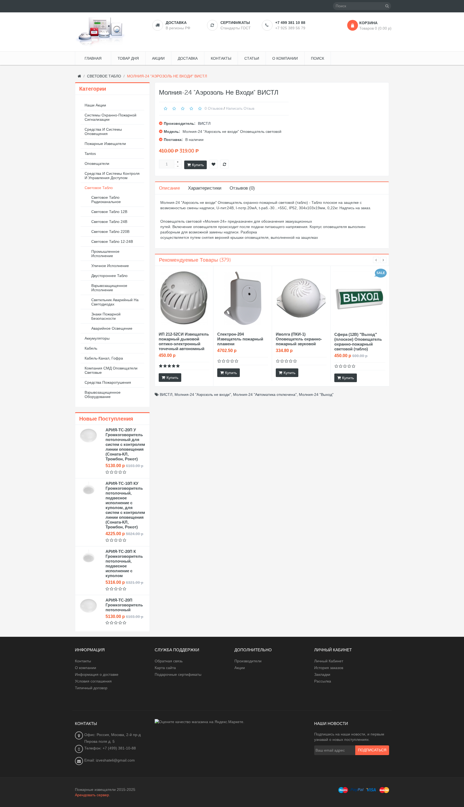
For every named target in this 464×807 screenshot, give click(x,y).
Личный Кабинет (328, 661)
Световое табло (99, 188)
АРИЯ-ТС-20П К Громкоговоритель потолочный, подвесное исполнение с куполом (124, 563)
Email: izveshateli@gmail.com (109, 760)
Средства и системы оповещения (103, 131)
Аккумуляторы (97, 338)
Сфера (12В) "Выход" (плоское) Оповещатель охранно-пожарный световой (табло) (358, 341)
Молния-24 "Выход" (316, 394)
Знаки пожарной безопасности (106, 316)
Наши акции (95, 105)
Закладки (322, 674)
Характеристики (205, 188)
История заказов (328, 668)
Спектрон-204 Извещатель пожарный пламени (240, 339)
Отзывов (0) (242, 188)
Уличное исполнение (110, 266)
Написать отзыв (240, 108)
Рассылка (322, 681)
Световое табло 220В (110, 231)
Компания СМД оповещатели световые (111, 370)
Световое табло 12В (109, 211)
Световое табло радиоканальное (106, 199)
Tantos (90, 153)
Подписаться (372, 750)
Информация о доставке (96, 674)
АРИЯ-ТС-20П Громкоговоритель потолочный (124, 605)
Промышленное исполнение (105, 253)
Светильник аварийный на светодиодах (115, 302)
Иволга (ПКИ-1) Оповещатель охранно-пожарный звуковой (299, 339)
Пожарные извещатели (105, 143)
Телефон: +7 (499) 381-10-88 (110, 748)
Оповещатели (97, 163)
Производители (248, 661)
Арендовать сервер (92, 795)
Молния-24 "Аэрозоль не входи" (203, 394)
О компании (85, 668)
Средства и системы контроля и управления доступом (112, 175)
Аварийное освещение (111, 328)
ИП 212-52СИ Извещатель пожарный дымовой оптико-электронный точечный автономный (184, 341)
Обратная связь (169, 661)
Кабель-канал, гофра (104, 358)
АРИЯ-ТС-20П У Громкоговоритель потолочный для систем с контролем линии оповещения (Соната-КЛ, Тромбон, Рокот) (125, 444)
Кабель (91, 348)
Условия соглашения (93, 681)
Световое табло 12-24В (112, 241)
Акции (239, 668)
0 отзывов (214, 108)
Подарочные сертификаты (178, 674)
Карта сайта (165, 668)
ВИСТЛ (204, 123)
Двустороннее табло (109, 275)
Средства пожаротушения (108, 382)
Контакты (83, 661)
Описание (169, 188)
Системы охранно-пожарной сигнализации (110, 117)
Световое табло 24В (109, 221)
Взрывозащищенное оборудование (103, 394)
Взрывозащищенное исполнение (109, 287)
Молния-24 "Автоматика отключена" (265, 394)
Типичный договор (91, 688)
